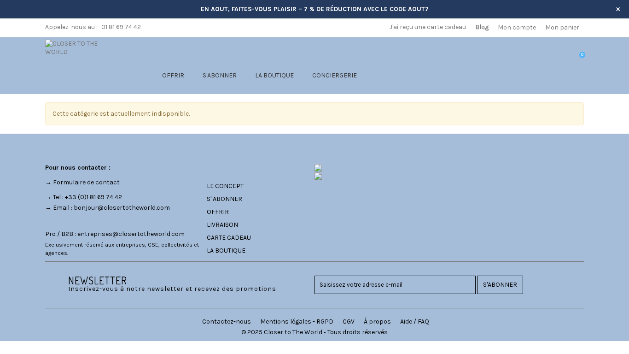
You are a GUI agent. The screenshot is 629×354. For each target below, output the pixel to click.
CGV (349, 321)
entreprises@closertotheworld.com (131, 234)
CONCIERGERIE (334, 75)
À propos (377, 321)
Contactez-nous (226, 321)
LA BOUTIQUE (274, 75)
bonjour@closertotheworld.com (122, 208)
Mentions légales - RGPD (296, 321)
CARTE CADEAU (229, 238)
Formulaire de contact (86, 182)
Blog (482, 27)
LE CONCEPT (225, 186)
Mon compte (517, 27)
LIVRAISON (222, 225)
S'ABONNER (220, 75)
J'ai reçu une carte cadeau (428, 27)
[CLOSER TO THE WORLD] (83, 47)
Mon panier (562, 27)
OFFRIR (173, 75)
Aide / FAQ (414, 321)
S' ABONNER (224, 199)
